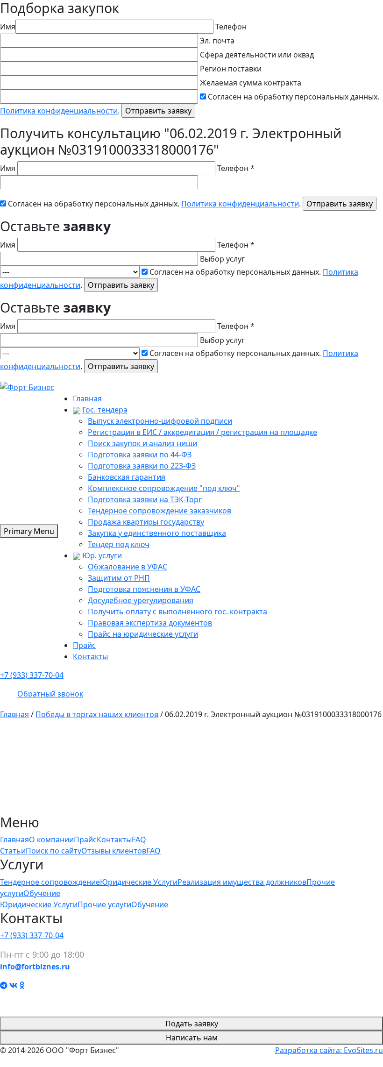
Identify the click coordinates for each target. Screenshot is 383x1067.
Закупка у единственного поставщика (157, 533)
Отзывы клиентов (113, 851)
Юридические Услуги (138, 882)
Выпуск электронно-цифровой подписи (160, 421)
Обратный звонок (50, 694)
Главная (87, 398)
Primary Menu (29, 531)
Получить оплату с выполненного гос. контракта (177, 611)
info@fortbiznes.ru (35, 966)
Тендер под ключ (118, 544)
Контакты (90, 656)
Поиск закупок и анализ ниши (142, 443)
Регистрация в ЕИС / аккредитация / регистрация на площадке (202, 432)
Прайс (84, 645)
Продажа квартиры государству (146, 522)
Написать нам (192, 1037)
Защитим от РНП (119, 578)
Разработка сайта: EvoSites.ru (329, 1050)
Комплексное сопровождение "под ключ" (164, 488)
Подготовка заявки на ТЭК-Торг (145, 499)
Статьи (13, 851)
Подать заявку (191, 1023)
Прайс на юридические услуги (143, 634)
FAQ (139, 839)
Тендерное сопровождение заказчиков (159, 510)
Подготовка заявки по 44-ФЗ (140, 454)
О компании (51, 839)
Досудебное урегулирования (140, 600)
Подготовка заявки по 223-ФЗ (142, 466)
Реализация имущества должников (241, 882)
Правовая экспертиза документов (150, 623)
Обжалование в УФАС (127, 567)
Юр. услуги (102, 555)
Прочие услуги (104, 904)
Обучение (41, 893)
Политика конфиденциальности (59, 111)
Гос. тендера (105, 410)
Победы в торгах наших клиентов (96, 714)
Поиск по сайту (53, 851)
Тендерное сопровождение (50, 882)
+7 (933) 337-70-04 (32, 675)
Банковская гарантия (126, 477)
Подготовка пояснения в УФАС (144, 589)
